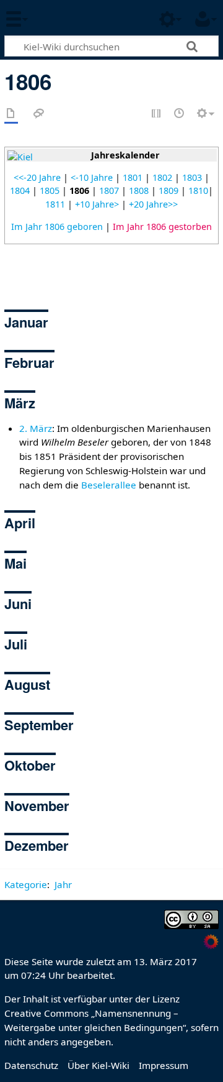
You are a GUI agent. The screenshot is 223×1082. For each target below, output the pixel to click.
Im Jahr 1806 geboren (57, 226)
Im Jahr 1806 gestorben (162, 226)
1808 (139, 190)
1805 (49, 190)
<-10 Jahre (92, 177)
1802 (162, 177)
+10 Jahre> (97, 204)
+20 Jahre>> (153, 204)
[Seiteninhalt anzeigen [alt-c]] (11, 114)
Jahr (63, 884)
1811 (55, 204)
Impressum (163, 1065)
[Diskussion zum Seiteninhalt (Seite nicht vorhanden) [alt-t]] (39, 114)
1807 (109, 190)
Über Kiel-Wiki (98, 1065)
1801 (132, 177)
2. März (35, 428)
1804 (20, 190)
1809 (168, 190)
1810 (198, 190)
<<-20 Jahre (37, 177)
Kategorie (25, 884)
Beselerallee (108, 485)
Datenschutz (31, 1065)
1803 (192, 177)
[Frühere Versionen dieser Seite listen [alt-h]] (179, 114)
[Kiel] (20, 156)
